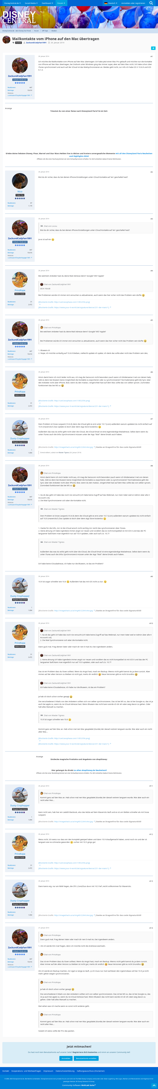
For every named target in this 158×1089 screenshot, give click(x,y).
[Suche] (151, 3)
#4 (152, 270)
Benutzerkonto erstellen (86, 1058)
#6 (152, 372)
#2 (152, 172)
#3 (152, 218)
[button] (111, 3)
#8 (152, 465)
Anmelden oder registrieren (133, 3)
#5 (152, 320)
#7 (152, 419)
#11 (151, 786)
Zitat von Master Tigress (54, 509)
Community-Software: (79, 1085)
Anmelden (66, 1058)
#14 (151, 928)
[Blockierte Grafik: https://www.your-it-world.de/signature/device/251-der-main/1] (73, 307)
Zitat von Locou (50, 226)
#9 (152, 576)
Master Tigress (64, 452)
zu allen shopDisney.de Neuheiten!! (90, 770)
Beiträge (11, 90)
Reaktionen (11, 87)
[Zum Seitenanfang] (154, 1085)
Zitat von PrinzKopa (52, 327)
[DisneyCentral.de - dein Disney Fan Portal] (79, 17)
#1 (152, 56)
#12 (151, 834)
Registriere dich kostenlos (85, 1052)
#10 (151, 623)
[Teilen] (153, 48)
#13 (151, 881)
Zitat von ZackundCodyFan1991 (57, 284)
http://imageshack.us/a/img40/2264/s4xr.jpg (73, 447)
